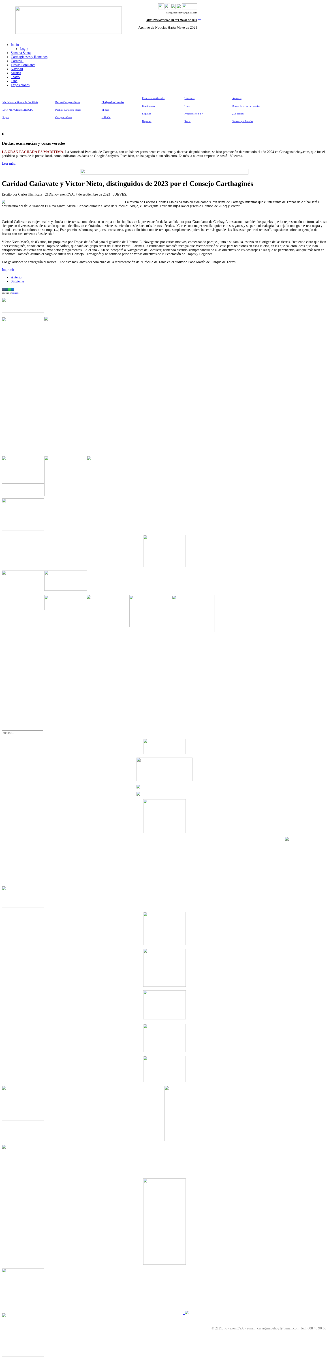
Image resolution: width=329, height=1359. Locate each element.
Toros (187, 106)
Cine (14, 81)
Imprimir (8, 269)
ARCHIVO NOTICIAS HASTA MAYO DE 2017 (171, 20)
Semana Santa (21, 53)
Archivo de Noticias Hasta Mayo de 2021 (167, 27)
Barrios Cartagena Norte (67, 102)
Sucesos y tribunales (242, 121)
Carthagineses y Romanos (29, 57)
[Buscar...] (189, 8)
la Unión (106, 117)
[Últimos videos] (173, 8)
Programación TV (193, 113)
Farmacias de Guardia (153, 98)
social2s (15, 293)
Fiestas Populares (23, 65)
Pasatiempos (148, 106)
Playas (5, 117)
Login (24, 49)
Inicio (15, 45)
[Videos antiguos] (179, 8)
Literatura (189, 98)
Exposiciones (20, 85)
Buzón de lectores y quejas (246, 106)
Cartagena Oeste (63, 117)
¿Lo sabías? (238, 113)
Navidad (17, 69)
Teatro (15, 77)
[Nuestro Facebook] (161, 8)
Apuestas (236, 98)
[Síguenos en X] (167, 8)
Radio (187, 121)
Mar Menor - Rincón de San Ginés (20, 102)
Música (16, 73)
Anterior (17, 277)
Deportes (146, 121)
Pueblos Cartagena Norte (68, 110)
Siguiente (17, 281)
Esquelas (146, 113)
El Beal (105, 110)
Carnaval (17, 61)
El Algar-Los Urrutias (113, 102)
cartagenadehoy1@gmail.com (181, 12)
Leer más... (9, 163)
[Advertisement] (108, 384)
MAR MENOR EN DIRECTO (17, 110)
